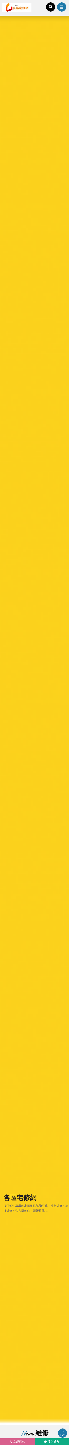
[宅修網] (16, 7)
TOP (62, 1434)
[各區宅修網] (34, 720)
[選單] (61, 7)
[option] (34, 720)
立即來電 (18, 1441)
